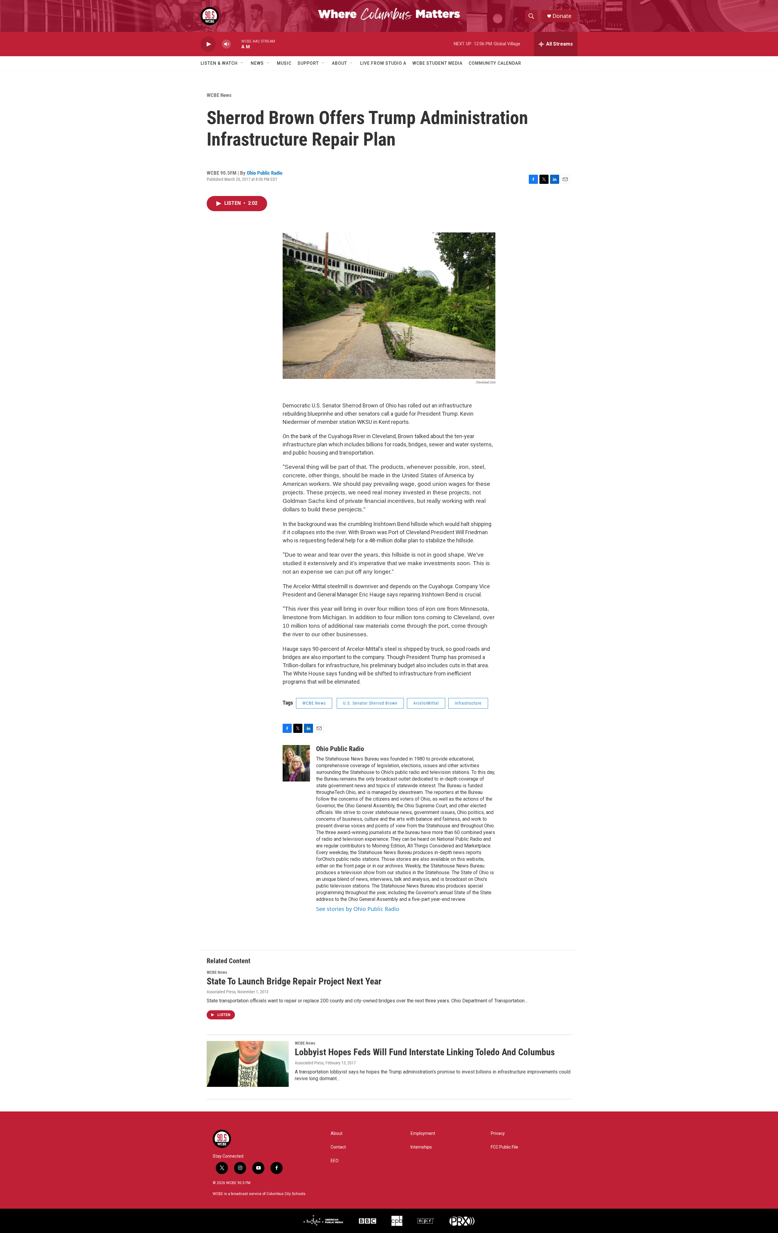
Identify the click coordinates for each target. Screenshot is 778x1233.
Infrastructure (468, 703)
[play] (208, 44)
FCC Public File (504, 1147)
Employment (423, 1133)
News (257, 63)
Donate (562, 16)
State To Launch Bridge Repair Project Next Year (294, 981)
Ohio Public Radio (264, 173)
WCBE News (219, 95)
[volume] (226, 44)
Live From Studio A (383, 63)
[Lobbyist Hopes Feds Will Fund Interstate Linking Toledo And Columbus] (248, 1064)
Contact (338, 1147)
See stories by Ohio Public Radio (357, 908)
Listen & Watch (219, 63)
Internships (421, 1147)
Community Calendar (495, 63)
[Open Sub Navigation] (242, 63)
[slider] (236, 44)
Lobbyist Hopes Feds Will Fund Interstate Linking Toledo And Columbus (425, 1052)
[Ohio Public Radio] (296, 763)
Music (284, 63)
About (339, 63)
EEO (335, 1161)
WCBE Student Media (437, 63)
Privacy (498, 1133)
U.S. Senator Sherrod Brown (370, 703)
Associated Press (221, 991)
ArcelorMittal (426, 703)
